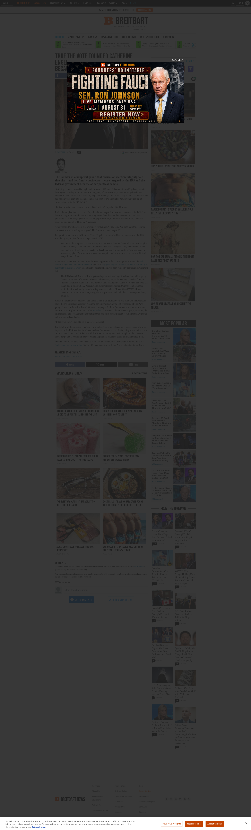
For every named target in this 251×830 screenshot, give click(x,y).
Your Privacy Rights (172, 823)
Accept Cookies (214, 823)
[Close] (246, 823)
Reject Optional (194, 823)
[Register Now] (125, 90)
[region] (125, 823)
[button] (125, 415)
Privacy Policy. (39, 827)
